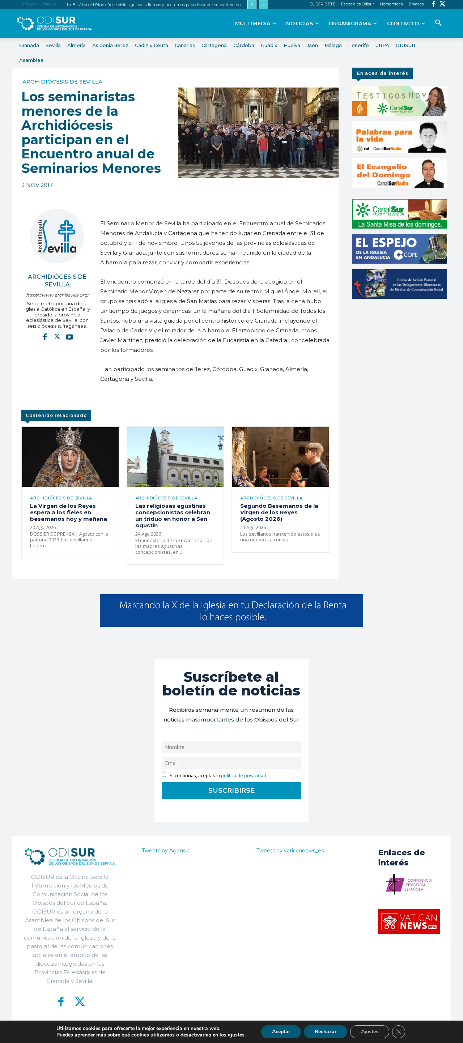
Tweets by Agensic (166, 850)
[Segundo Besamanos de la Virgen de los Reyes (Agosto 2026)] (280, 457)
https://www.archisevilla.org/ (57, 295)
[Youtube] (69, 336)
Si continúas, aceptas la (217, 775)
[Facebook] (433, 4)
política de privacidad (243, 775)
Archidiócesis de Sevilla (62, 81)
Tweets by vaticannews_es (290, 850)
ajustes (236, 1035)
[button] (438, 23)
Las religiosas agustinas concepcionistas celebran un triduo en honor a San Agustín (172, 515)
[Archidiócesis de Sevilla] (57, 236)
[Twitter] (442, 4)
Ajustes (369, 1031)
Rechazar (325, 1031)
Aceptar (281, 1031)
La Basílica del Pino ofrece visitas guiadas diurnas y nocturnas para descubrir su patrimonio (154, 4)
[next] (263, 4)
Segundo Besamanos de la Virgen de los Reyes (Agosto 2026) (279, 512)
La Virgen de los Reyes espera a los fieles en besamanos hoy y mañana (68, 512)
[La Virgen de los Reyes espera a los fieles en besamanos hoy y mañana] (70, 457)
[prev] (251, 4)
